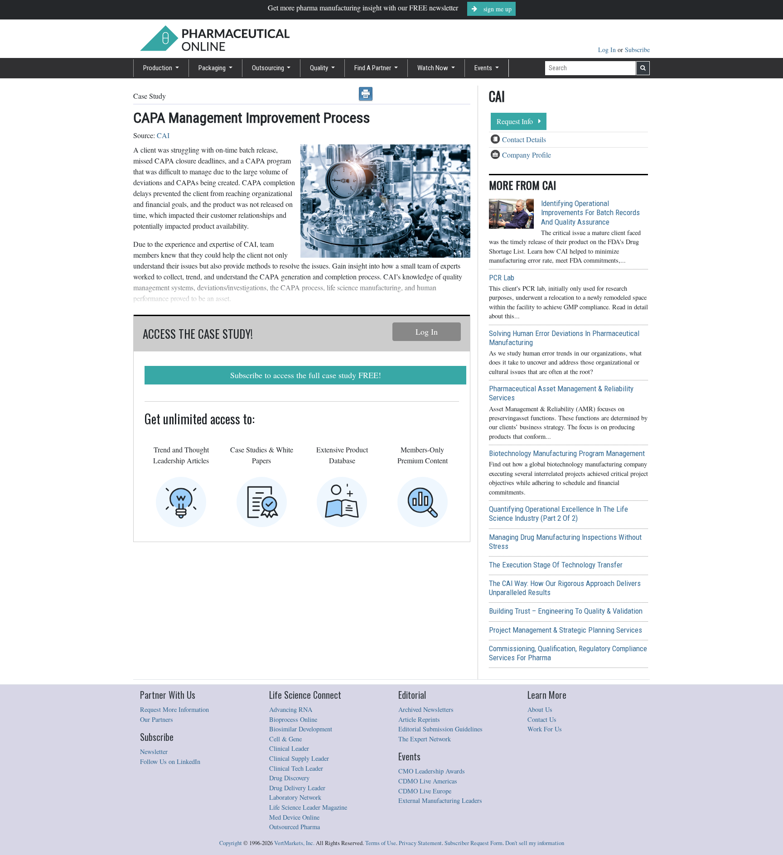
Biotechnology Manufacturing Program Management (567, 453)
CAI (163, 135)
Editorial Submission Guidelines (440, 729)
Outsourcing (268, 68)
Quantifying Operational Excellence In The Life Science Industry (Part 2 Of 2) (558, 513)
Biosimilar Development (300, 729)
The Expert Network (424, 739)
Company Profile (526, 154)
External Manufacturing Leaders (440, 800)
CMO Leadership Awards (431, 771)
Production (158, 68)
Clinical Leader (289, 748)
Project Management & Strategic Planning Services (565, 629)
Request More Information (174, 709)
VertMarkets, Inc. (294, 843)
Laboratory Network (295, 797)
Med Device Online (294, 817)
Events (483, 68)
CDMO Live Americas (427, 781)
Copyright (230, 843)
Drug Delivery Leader (297, 787)
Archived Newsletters (426, 709)
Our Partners (156, 719)
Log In (608, 49)
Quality (319, 68)
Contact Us (541, 719)
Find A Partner (373, 68)
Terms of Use (380, 843)
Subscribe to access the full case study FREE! (305, 375)
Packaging (212, 68)
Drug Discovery (289, 777)
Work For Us (544, 729)
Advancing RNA (290, 709)
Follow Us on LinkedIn (170, 761)
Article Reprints (419, 719)
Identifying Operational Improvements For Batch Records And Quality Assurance (590, 212)
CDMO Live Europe (424, 791)
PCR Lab (501, 277)
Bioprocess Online (293, 719)
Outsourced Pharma (294, 826)
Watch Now (433, 68)
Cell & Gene (285, 739)
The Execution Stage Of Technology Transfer (556, 564)
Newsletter (154, 751)
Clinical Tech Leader (296, 768)
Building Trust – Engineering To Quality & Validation (566, 610)
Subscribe (637, 49)
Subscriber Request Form (474, 843)
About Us (539, 709)
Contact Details (524, 139)
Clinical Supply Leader (299, 758)
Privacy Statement (420, 843)
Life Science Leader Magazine (308, 807)
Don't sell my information (534, 843)
